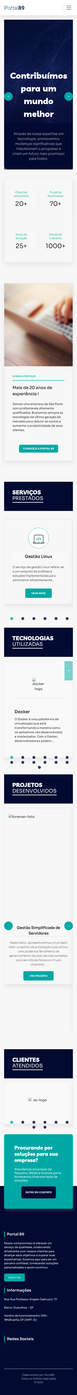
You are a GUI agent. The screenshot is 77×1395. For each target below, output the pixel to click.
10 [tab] (45, 762)
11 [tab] (56, 762)
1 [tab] (11, 618)
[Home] (16, 8)
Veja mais (38, 593)
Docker (22, 711)
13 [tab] (39, 767)
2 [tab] (22, 618)
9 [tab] (33, 762)
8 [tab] (22, 762)
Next (68, 96)
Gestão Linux (38, 556)
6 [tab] (67, 618)
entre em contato (38, 1192)
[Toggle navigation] (69, 8)
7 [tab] (11, 762)
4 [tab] (45, 618)
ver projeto (38, 975)
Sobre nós (14, 1277)
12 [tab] (67, 762)
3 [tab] (33, 618)
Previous (8, 96)
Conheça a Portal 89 (38, 448)
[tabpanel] (38, 561)
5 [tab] (56, 618)
